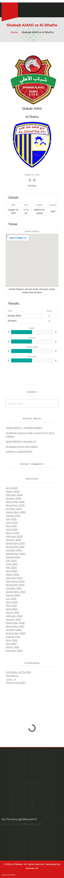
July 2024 (11, 560)
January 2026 (13, 498)
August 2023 (13, 595)
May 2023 (11, 605)
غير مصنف (11, 679)
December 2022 (15, 622)
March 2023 (12, 612)
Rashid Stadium (32, 231)
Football (12, 675)
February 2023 (14, 615)
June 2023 (12, 602)
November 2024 (15, 546)
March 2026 (12, 491)
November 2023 (15, 584)
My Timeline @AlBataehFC (19, 819)
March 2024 (12, 574)
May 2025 (11, 525)
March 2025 (12, 532)
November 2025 (15, 505)
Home (14, 32)
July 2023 (11, 598)
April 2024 (12, 570)
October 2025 (14, 508)
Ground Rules (8, 874)
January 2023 (13, 619)
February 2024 (14, 577)
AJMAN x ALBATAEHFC (19, 451)
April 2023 (11, 609)
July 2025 (11, 519)
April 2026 (12, 487)
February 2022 (14, 650)
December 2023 (15, 581)
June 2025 (12, 522)
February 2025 (14, 536)
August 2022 (13, 636)
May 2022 (11, 643)
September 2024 (16, 553)
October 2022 (14, 629)
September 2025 (15, 512)
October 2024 (14, 550)
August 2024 (13, 557)
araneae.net (32, 868)
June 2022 (12, 640)
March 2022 (12, 647)
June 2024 (12, 564)
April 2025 (11, 529)
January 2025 (13, 539)
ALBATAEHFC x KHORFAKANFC (24, 427)
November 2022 (15, 626)
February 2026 (14, 494)
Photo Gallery (16, 682)
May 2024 (11, 567)
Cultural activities (18, 672)
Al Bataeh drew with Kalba (21, 446)
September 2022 (15, 633)
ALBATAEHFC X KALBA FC (21, 441)
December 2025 (15, 501)
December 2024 (15, 543)
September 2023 (15, 591)
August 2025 (13, 515)
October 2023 (14, 588)
